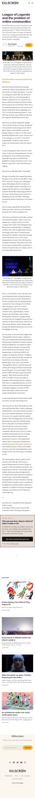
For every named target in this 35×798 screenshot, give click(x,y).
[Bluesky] (17, 762)
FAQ (16, 776)
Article (4, 10)
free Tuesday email (13, 543)
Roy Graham (12, 44)
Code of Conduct (25, 776)
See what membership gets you (17, 539)
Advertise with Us (17, 779)
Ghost (21, 783)
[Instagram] (25, 762)
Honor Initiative (21, 431)
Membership (8, 776)
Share (29, 45)
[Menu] (32, 2)
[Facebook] (14, 762)
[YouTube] (21, 762)
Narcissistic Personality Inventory (19, 444)
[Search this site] (29, 2)
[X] (10, 762)
